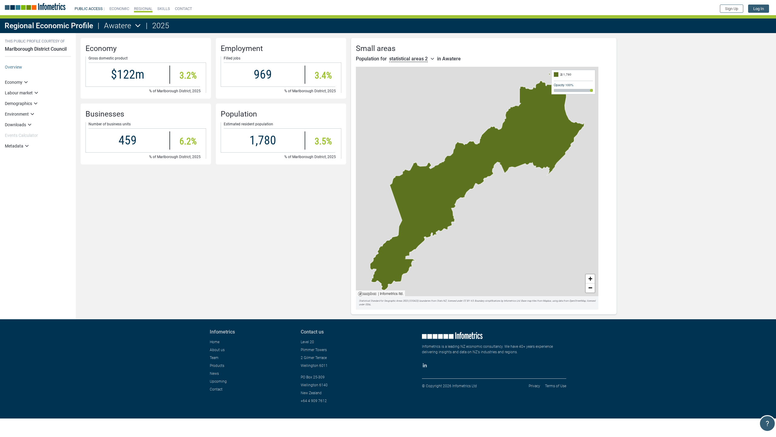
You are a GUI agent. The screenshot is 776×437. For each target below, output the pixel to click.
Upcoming (218, 381)
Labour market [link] (19, 92)
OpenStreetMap (577, 301)
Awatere (117, 25)
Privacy (534, 386)
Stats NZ (442, 301)
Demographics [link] (18, 103)
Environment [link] (17, 114)
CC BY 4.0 (468, 301)
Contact (216, 389)
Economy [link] (13, 82)
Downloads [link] (15, 124)
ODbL (368, 304)
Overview (13, 67)
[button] (119, 8)
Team (214, 358)
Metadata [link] (14, 146)
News (214, 373)
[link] (758, 8)
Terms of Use (555, 386)
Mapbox (367, 294)
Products (217, 366)
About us (217, 350)
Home (214, 342)
